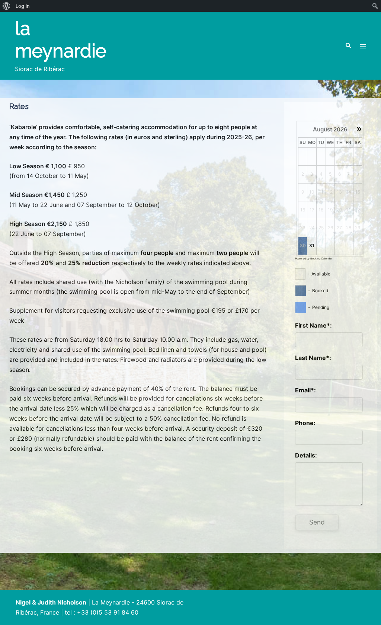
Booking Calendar (321, 258)
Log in (23, 6)
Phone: (305, 423)
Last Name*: (313, 357)
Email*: (305, 390)
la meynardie (60, 39)
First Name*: (313, 325)
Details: (306, 455)
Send (317, 522)
